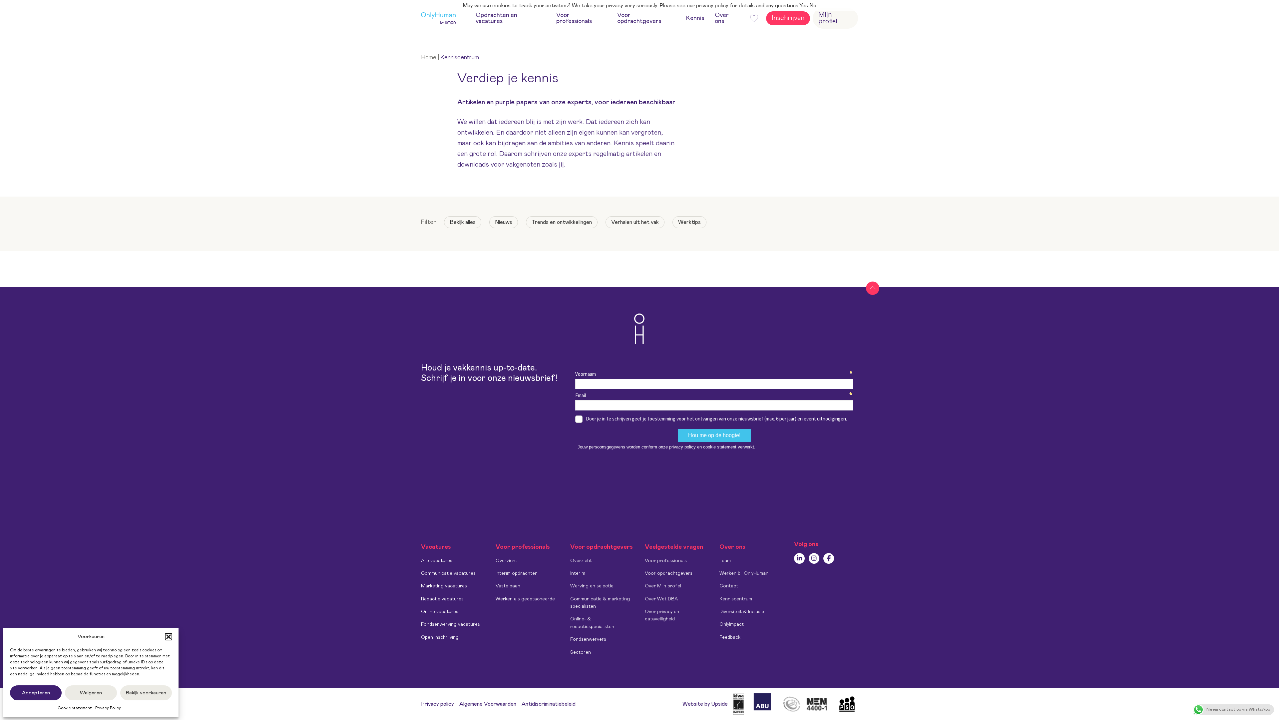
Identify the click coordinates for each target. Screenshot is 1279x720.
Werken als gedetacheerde (525, 599)
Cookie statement (75, 708)
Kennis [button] (695, 18)
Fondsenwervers (588, 639)
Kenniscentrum (735, 599)
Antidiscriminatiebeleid (549, 704)
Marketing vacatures (444, 586)
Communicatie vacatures (448, 573)
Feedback (729, 637)
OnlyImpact (731, 624)
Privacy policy (437, 704)
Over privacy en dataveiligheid (662, 615)
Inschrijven (788, 18)
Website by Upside (705, 704)
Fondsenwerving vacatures (450, 624)
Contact (728, 586)
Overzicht (506, 560)
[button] (168, 636)
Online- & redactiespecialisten (592, 623)
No (812, 5)
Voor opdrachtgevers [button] (639, 18)
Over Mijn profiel (663, 586)
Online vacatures (439, 611)
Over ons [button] (722, 18)
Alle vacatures (436, 560)
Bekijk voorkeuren (146, 692)
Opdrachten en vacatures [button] (496, 18)
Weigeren (91, 692)
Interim (577, 573)
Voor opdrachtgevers (668, 573)
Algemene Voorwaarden (487, 704)
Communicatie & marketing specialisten (600, 603)
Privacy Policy (108, 708)
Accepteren (36, 692)
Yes (803, 5)
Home (428, 58)
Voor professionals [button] (574, 18)
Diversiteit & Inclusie (741, 611)
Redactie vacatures (442, 599)
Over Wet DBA (661, 599)
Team (725, 560)
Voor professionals (666, 560)
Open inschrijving (440, 637)
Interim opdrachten (517, 573)
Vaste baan (508, 586)
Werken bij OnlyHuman (743, 573)
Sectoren (580, 652)
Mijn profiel (827, 18)
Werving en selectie (592, 586)
